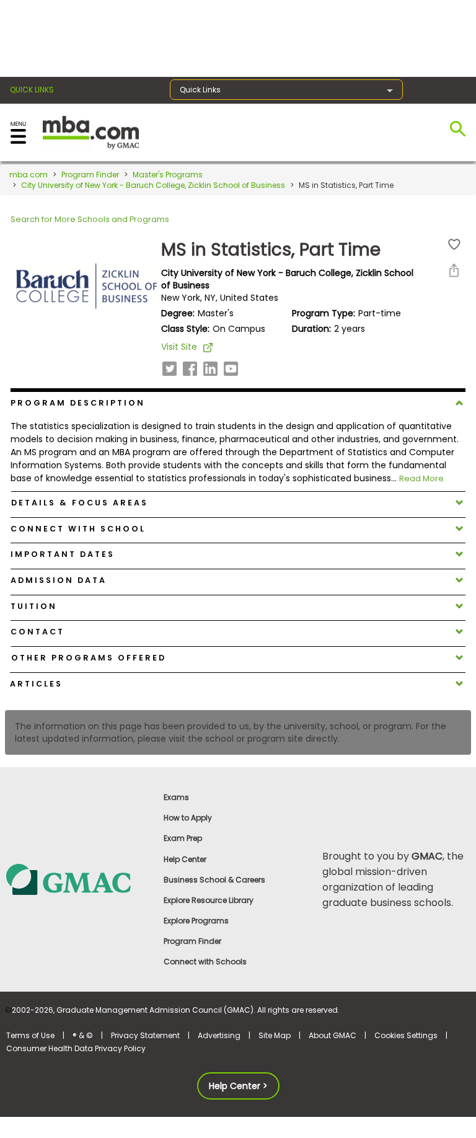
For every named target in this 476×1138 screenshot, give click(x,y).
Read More (421, 478)
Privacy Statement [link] (145, 1035)
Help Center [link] (185, 859)
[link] (79, 879)
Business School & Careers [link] (214, 879)
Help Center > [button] (238, 1086)
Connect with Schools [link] (205, 961)
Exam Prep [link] (183, 838)
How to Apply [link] (188, 817)
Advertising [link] (219, 1035)
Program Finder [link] (192, 941)
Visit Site (179, 346)
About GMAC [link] (332, 1035)
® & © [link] (83, 1035)
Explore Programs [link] (196, 920)
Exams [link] (176, 797)
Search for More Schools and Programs (90, 219)
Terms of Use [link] (30, 1035)
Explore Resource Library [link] (208, 900)
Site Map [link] (274, 1035)
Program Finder (90, 174)
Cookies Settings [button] (406, 1035)
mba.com (28, 174)
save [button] (454, 245)
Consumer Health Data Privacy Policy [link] (76, 1048)
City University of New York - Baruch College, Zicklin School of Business (153, 185)
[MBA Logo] (91, 132)
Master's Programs (168, 174)
